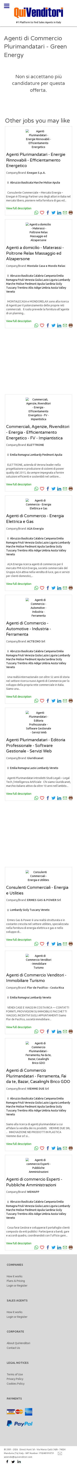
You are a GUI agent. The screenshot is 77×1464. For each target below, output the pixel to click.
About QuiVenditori (18, 1343)
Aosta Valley (58, 287)
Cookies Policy (15, 1383)
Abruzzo (15, 182)
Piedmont (31, 283)
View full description (18, 208)
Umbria (46, 287)
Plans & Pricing (16, 1280)
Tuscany (11, 287)
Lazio (45, 279)
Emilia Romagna (19, 454)
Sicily (59, 283)
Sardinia (50, 283)
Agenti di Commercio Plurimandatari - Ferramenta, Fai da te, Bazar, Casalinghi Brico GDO (38, 1076)
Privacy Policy (15, 1378)
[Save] (42, 212)
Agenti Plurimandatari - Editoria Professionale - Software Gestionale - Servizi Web (35, 746)
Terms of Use (15, 1374)
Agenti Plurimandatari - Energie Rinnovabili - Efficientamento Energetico (35, 160)
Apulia (56, 182)
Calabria (38, 275)
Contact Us (13, 1347)
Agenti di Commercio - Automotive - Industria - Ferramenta (28, 629)
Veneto (10, 291)
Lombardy (64, 279)
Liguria (53, 279)
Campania (50, 275)
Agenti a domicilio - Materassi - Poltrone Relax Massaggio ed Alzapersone (35, 253)
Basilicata (27, 182)
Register (22, 1285)
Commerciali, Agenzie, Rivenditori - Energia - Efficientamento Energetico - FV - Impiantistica (37, 432)
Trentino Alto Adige (29, 287)
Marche (38, 182)
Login (10, 1285)
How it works (15, 1276)
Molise (47, 182)
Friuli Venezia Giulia (30, 279)
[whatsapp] (36, 212)
